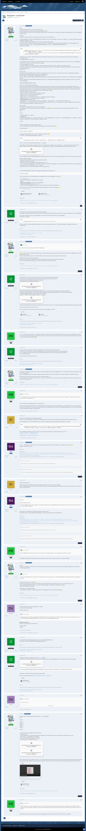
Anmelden (71, 1)
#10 (81, 442)
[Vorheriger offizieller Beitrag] (79, 271)
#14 (81, 562)
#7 (81, 369)
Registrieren (77, 1)
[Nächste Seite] (8, 20)
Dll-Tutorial (46, 200)
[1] (22, 50)
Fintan (30, 437)
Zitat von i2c (24, 245)
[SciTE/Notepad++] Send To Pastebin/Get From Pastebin (31, 233)
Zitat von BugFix (25, 394)
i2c (29, 236)
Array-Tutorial (33, 200)
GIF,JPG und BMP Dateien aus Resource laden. (29, 454)
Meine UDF (27, 200)
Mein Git (21, 200)
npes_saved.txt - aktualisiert (26, 131)
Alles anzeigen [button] (50, 705)
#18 (81, 695)
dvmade (30, 632)
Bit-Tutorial (40, 200)
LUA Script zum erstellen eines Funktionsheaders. (30, 455)
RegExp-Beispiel (54, 200)
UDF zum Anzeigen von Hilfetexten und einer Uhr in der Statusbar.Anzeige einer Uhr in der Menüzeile (51, 452)
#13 (81, 546)
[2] (22, 53)
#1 (81, 25)
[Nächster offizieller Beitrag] (81, 206)
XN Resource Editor (45, 456)
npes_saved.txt (25, 702)
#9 (81, 415)
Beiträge (6, 40)
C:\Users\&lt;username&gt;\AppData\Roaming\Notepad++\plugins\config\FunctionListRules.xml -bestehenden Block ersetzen (46, 669)
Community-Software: (43, 829)
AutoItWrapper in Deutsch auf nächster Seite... (29, 435)
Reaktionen (7, 39)
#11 (81, 480)
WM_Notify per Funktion (25, 452)
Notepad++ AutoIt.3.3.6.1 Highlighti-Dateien (28, 433)
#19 (81, 713)
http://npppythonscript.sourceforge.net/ (43, 675)
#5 (81, 331)
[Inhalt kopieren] (80, 48)
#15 (81, 604)
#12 (81, 496)
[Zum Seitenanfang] (84, 829)
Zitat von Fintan (25, 550)
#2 (81, 209)
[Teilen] (83, 20)
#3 (81, 241)
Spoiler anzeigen (24, 173)
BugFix (30, 203)
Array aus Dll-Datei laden (44, 454)
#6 (81, 347)
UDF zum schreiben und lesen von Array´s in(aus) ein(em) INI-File (64, 454)
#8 (81, 390)
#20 (81, 799)
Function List (38, 657)
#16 (81, 637)
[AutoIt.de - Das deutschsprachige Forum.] (43, 7)
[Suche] (83, 1)
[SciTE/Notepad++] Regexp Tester (26, 234)
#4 (81, 274)
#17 (81, 655)
